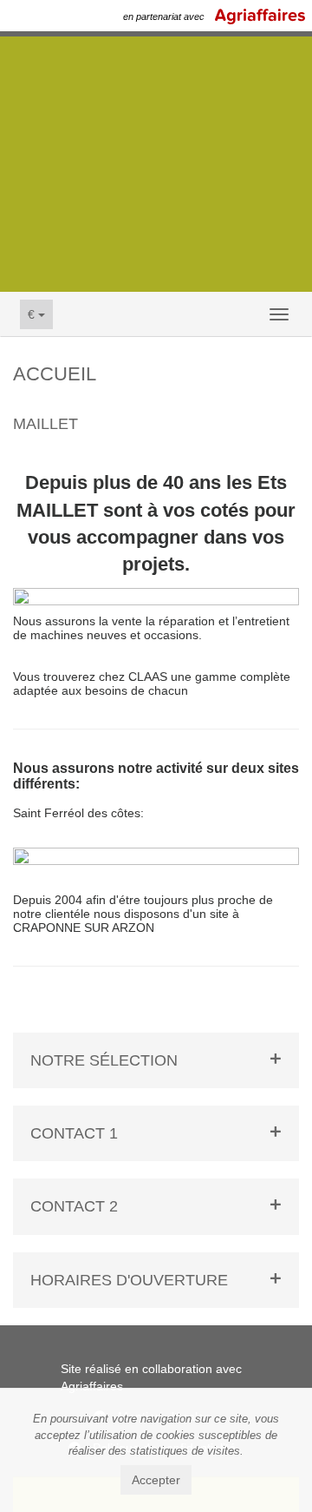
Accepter (156, 1480)
